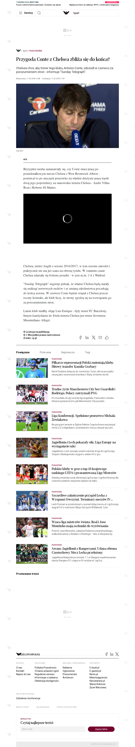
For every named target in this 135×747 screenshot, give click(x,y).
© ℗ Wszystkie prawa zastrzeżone (41, 335)
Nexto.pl (94, 674)
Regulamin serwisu (44, 674)
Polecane (45, 352)
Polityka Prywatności (45, 667)
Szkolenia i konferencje (28, 698)
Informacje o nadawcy (46, 677)
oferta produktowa (67, 707)
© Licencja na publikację (36, 332)
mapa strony (22, 707)
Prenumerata (70, 674)
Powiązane (23, 352)
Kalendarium (43, 707)
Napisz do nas (23, 674)
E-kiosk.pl (94, 667)
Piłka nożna (35, 51)
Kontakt (20, 671)
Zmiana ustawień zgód (47, 671)
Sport (25, 51)
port (76, 13)
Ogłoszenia (69, 671)
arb (25, 159)
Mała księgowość (98, 677)
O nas (19, 667)
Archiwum (68, 677)
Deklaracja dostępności (47, 681)
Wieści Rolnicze (98, 684)
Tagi (87, 352)
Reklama (67, 667)
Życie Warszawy (98, 687)
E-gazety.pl (95, 671)
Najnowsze (68, 352)
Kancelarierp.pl (97, 681)
